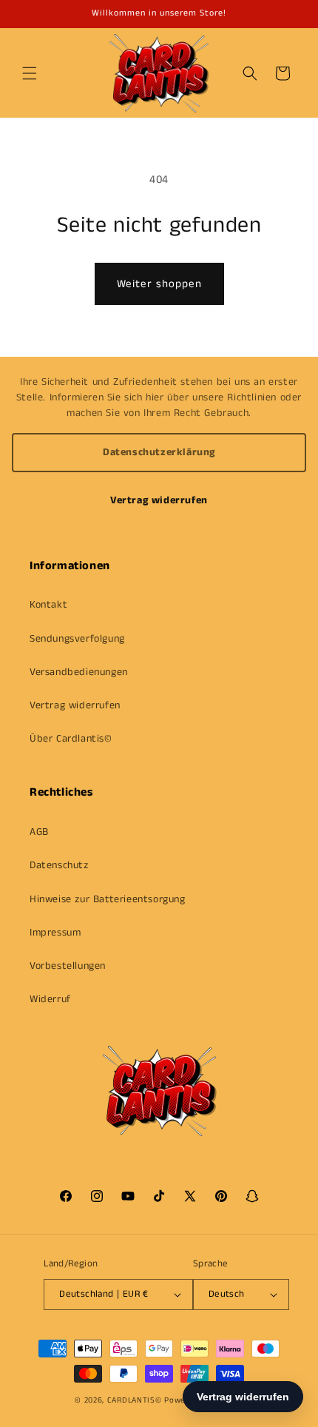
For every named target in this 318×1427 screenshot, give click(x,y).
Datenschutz (59, 865)
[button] (29, 73)
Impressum (55, 932)
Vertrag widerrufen (159, 500)
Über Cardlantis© (71, 738)
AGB (39, 832)
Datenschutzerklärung (159, 452)
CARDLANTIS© (134, 1400)
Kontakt (48, 604)
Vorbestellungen (68, 965)
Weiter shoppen (159, 284)
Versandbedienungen (79, 672)
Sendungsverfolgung (77, 638)
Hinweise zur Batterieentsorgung (108, 899)
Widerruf (50, 999)
